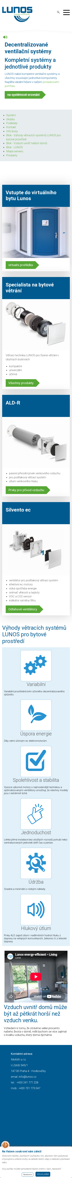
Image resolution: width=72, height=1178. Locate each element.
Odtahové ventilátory (22, 609)
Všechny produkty (20, 383)
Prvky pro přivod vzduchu (26, 490)
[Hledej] (58, 12)
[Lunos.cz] (17, 14)
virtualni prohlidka (20, 265)
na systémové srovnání (23, 95)
